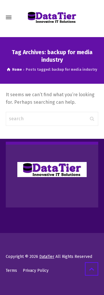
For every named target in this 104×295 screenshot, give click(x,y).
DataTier (46, 256)
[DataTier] (52, 17)
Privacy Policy (36, 270)
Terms (11, 270)
